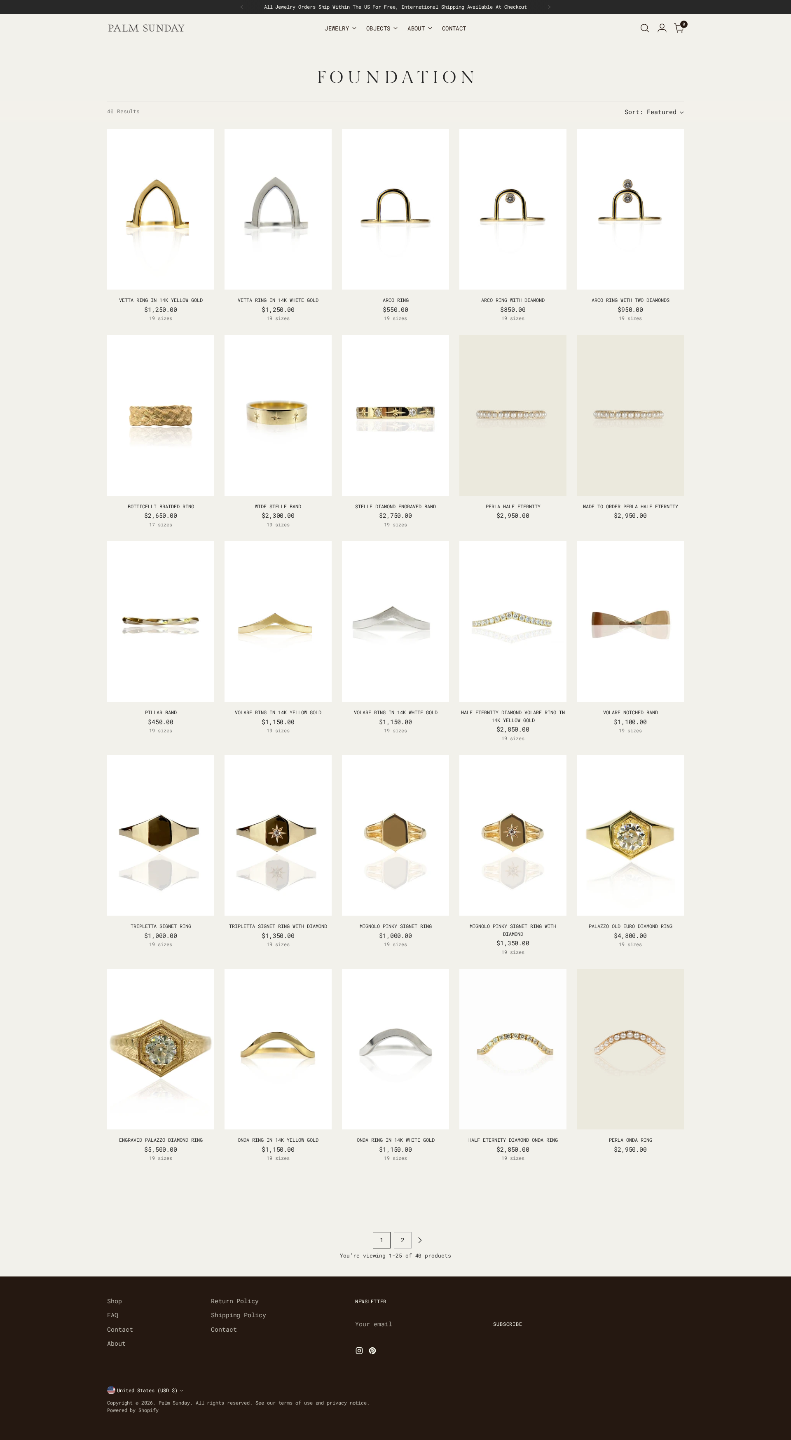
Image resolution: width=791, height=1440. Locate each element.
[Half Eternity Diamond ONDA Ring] (512, 1049)
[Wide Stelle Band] (278, 415)
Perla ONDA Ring (630, 1139)
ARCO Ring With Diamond (513, 300)
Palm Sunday (174, 1403)
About (116, 1343)
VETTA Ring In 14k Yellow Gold (161, 300)
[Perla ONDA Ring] (630, 1049)
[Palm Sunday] (146, 28)
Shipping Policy (238, 1315)
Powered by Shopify (133, 1410)
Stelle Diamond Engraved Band (395, 506)
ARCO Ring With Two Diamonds (630, 300)
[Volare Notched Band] (630, 621)
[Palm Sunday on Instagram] (360, 1351)
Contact (120, 1329)
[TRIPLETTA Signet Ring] (160, 835)
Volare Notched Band (630, 712)
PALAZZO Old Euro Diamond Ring (630, 926)
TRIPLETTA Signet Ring (161, 926)
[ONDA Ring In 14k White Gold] (395, 1049)
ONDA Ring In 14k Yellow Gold (278, 1139)
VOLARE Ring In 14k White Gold (396, 712)
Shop (114, 1301)
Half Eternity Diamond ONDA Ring (513, 1139)
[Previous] (242, 7)
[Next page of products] (420, 1240)
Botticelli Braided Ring (161, 506)
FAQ (112, 1315)
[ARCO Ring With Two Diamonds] (630, 209)
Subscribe (507, 1324)
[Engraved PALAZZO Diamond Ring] (160, 1049)
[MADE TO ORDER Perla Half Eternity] (630, 415)
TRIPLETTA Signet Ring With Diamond (278, 926)
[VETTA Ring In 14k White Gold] (278, 209)
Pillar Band (161, 712)
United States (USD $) (147, 1390)
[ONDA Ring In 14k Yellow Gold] (278, 1049)
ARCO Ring (396, 300)
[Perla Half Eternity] (512, 415)
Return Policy (235, 1301)
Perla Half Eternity (513, 506)
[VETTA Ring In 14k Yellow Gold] (160, 209)
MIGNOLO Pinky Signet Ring (396, 926)
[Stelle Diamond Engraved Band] (395, 415)
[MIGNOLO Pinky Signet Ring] (395, 835)
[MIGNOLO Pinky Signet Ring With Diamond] (512, 835)
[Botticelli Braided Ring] (160, 415)
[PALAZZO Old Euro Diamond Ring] (630, 835)
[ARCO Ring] (395, 209)
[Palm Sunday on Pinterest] (373, 1351)
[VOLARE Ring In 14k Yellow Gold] (278, 621)
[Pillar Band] (160, 621)
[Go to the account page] (662, 28)
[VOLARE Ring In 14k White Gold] (395, 621)
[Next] (549, 7)
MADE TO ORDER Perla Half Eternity (630, 506)
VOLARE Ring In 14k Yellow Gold (278, 712)
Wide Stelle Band (278, 506)
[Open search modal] (645, 28)
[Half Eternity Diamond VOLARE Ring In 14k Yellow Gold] (512, 621)
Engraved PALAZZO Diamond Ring (161, 1139)
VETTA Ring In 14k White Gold (278, 300)
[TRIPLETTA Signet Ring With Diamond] (278, 835)
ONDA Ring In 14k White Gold (396, 1139)
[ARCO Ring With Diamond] (512, 209)
